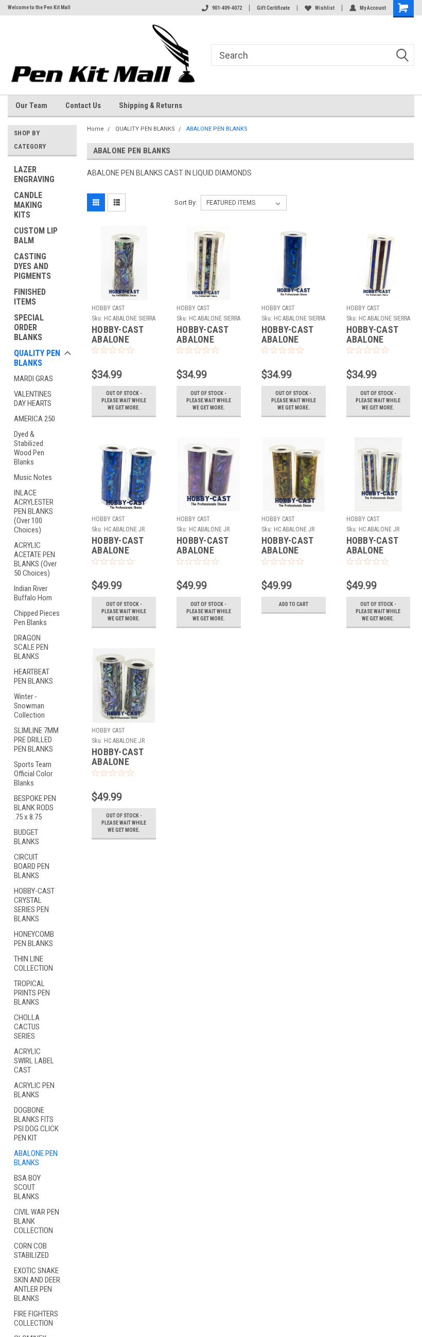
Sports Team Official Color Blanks (33, 774)
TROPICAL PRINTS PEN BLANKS (32, 993)
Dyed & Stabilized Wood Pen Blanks (29, 448)
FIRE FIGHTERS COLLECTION (36, 1318)
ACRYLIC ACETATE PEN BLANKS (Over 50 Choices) (35, 559)
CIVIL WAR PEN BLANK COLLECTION (36, 1221)
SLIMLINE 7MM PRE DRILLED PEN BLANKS (36, 740)
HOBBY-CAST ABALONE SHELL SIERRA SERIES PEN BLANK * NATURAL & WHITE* (205, 335)
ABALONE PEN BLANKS (36, 1158)
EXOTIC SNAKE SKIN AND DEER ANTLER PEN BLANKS (37, 1284)
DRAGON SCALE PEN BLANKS (31, 647)
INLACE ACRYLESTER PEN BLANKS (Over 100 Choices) (34, 511)
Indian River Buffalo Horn (33, 593)
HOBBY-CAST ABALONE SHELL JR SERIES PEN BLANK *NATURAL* (118, 757)
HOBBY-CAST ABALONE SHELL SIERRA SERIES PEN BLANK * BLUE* (291, 335)
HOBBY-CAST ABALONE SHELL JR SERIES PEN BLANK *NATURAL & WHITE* (372, 546)
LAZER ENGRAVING (34, 174)
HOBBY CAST (108, 308)
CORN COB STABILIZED (31, 1250)
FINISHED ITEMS (30, 297)
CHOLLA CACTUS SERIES (27, 1027)
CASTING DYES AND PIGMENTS (32, 266)
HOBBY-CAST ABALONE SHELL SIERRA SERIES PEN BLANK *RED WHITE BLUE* (374, 335)
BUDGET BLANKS (26, 837)
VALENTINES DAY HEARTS (32, 398)
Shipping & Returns (150, 105)
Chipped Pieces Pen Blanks (37, 618)
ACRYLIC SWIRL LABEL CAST (34, 1061)
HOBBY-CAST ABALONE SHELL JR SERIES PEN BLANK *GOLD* (291, 546)
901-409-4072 (227, 8)
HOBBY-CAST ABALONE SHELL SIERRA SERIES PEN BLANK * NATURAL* (120, 335)
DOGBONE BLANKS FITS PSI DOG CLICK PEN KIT (36, 1124)
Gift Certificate (273, 8)
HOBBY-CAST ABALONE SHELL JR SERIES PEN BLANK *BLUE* (120, 546)
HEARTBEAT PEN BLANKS (33, 676)
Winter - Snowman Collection (29, 706)
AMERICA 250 (34, 418)
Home (95, 129)
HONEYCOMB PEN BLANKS (34, 939)
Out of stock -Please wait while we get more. (123, 400)
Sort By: (185, 202)
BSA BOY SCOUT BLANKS (27, 1187)
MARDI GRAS (33, 378)
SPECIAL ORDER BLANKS (29, 327)
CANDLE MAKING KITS (28, 205)
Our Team (31, 105)
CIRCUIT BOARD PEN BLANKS (31, 866)
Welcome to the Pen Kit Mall (39, 7)
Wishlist (325, 8)
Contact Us (83, 105)
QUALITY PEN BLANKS (37, 358)
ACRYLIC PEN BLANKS (34, 1090)
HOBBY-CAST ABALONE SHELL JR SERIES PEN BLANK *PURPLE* (202, 546)
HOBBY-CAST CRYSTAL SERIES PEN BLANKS (34, 904)
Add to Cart (293, 604)
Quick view (123, 292)
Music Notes (33, 477)
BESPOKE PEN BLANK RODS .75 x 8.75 (35, 808)
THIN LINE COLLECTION (33, 963)
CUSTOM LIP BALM (36, 235)
